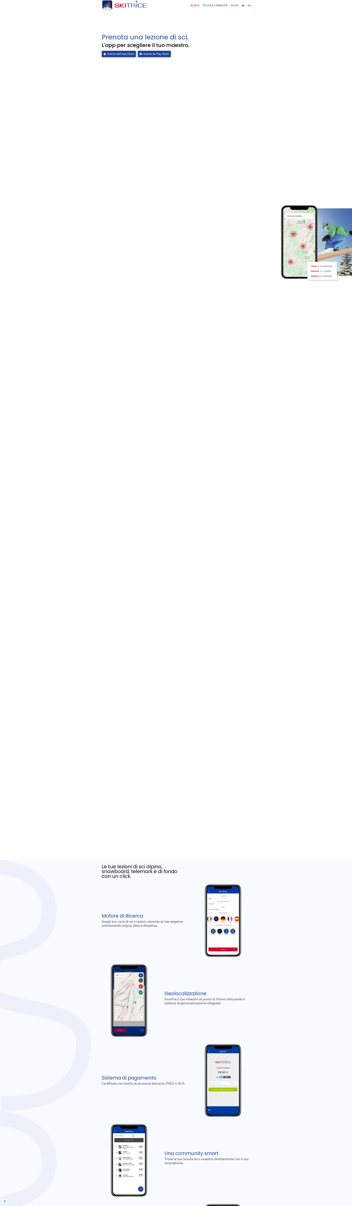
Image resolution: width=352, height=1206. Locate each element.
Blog (234, 5)
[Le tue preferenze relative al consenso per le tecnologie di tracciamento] (4, 1201)
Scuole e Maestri (215, 5)
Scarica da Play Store (156, 54)
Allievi (194, 5)
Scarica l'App (335, 1142)
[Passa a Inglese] (243, 7)
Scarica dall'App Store (120, 54)
